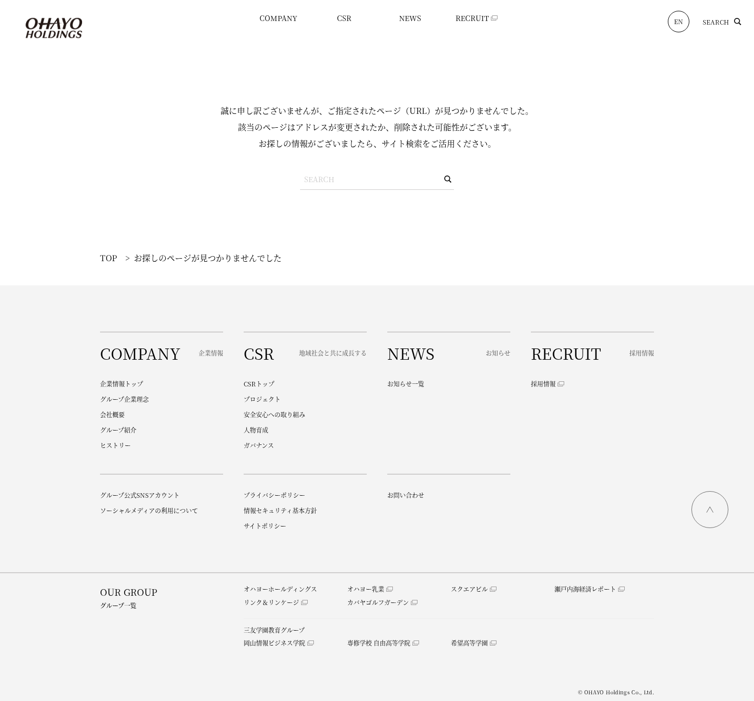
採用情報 (543, 383)
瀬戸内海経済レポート (585, 589)
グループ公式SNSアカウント (140, 495)
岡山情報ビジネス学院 (274, 642)
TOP (108, 258)
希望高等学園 (469, 642)
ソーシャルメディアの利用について (149, 510)
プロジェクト (262, 399)
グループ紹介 (118, 429)
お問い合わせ (405, 495)
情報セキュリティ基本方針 (280, 510)
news (410, 18)
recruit (472, 18)
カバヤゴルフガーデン (378, 602)
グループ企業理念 (124, 399)
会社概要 (112, 414)
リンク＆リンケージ (271, 602)
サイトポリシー (265, 525)
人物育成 (256, 429)
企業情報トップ (121, 383)
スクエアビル (469, 589)
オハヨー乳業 (365, 589)
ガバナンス (259, 445)
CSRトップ (259, 383)
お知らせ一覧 (405, 383)
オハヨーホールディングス (280, 589)
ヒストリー (115, 445)
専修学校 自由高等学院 (378, 642)
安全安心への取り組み (274, 414)
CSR (344, 18)
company (278, 18)
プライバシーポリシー (274, 495)
